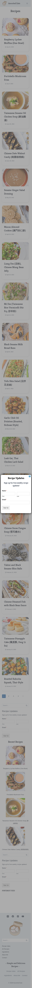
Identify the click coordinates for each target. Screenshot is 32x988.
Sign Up (5, 508)
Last (18, 496)
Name (4, 490)
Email (4, 499)
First (3, 496)
